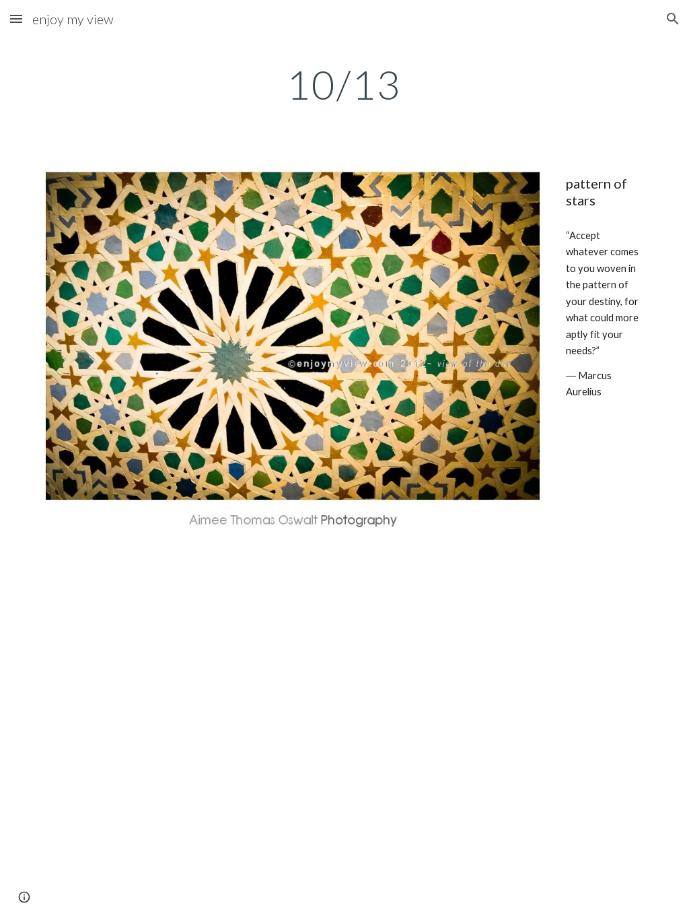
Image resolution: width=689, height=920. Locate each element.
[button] (16, 18)
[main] (344, 84)
